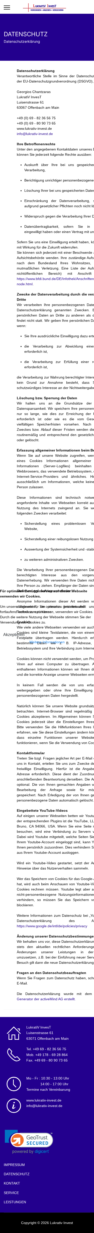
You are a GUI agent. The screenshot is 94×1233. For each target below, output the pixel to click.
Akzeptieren (14, 634)
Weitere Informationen (47, 642)
